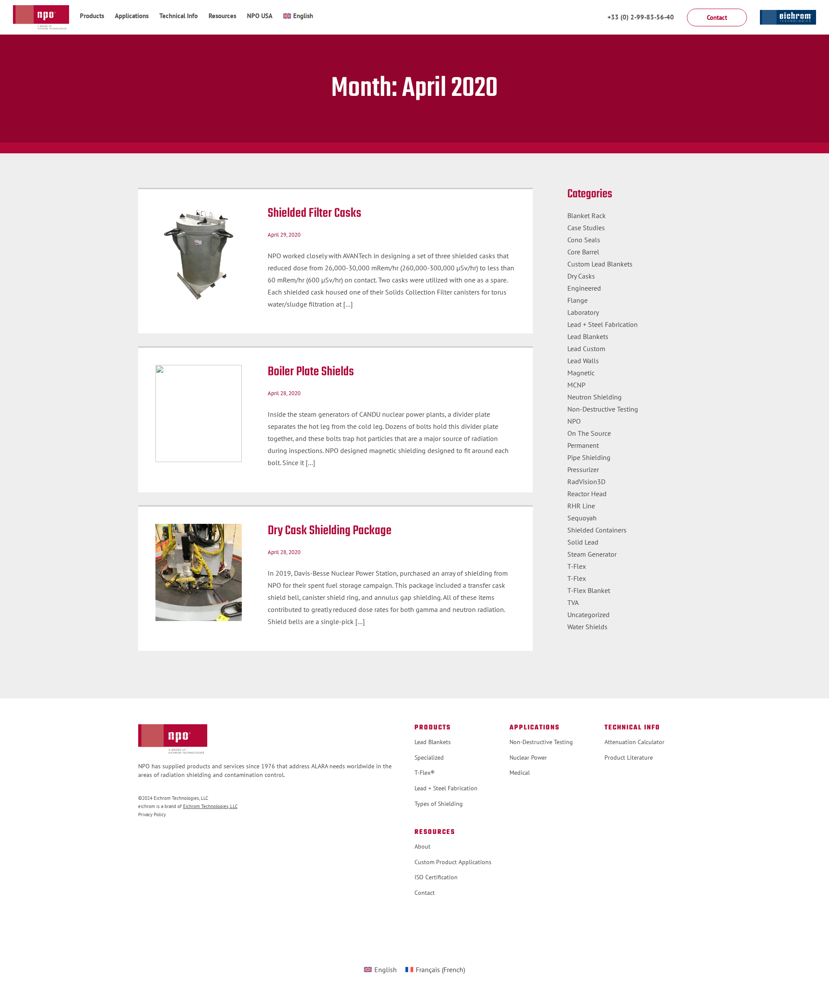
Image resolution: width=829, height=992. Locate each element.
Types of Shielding (438, 804)
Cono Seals (583, 239)
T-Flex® (424, 772)
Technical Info (178, 16)
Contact (424, 893)
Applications (132, 16)
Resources (222, 16)
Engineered (584, 288)
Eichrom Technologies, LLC (210, 806)
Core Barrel (583, 251)
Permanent (583, 445)
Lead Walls (583, 360)
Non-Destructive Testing (602, 409)
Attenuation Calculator (634, 742)
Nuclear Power (528, 757)
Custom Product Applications (452, 862)
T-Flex (576, 566)
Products (92, 16)
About (422, 846)
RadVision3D (586, 481)
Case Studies (586, 227)
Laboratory (583, 312)
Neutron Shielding (594, 397)
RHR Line (581, 505)
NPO (574, 421)
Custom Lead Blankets (600, 264)
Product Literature (628, 757)
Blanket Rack (586, 215)
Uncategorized (588, 614)
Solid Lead (582, 542)
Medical (519, 772)
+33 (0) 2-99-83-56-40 (641, 17)
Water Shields (587, 626)
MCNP (576, 384)
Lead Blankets (587, 336)
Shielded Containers (596, 530)
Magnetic (581, 372)
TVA (573, 602)
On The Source (589, 433)
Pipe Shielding (589, 457)
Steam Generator (592, 554)
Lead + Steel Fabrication (602, 324)
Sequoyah (582, 517)
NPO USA (259, 16)
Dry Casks (581, 276)
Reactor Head (587, 493)
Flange (577, 300)
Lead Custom (586, 348)
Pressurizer (583, 469)
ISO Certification (436, 877)
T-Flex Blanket (588, 590)
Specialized (429, 757)
